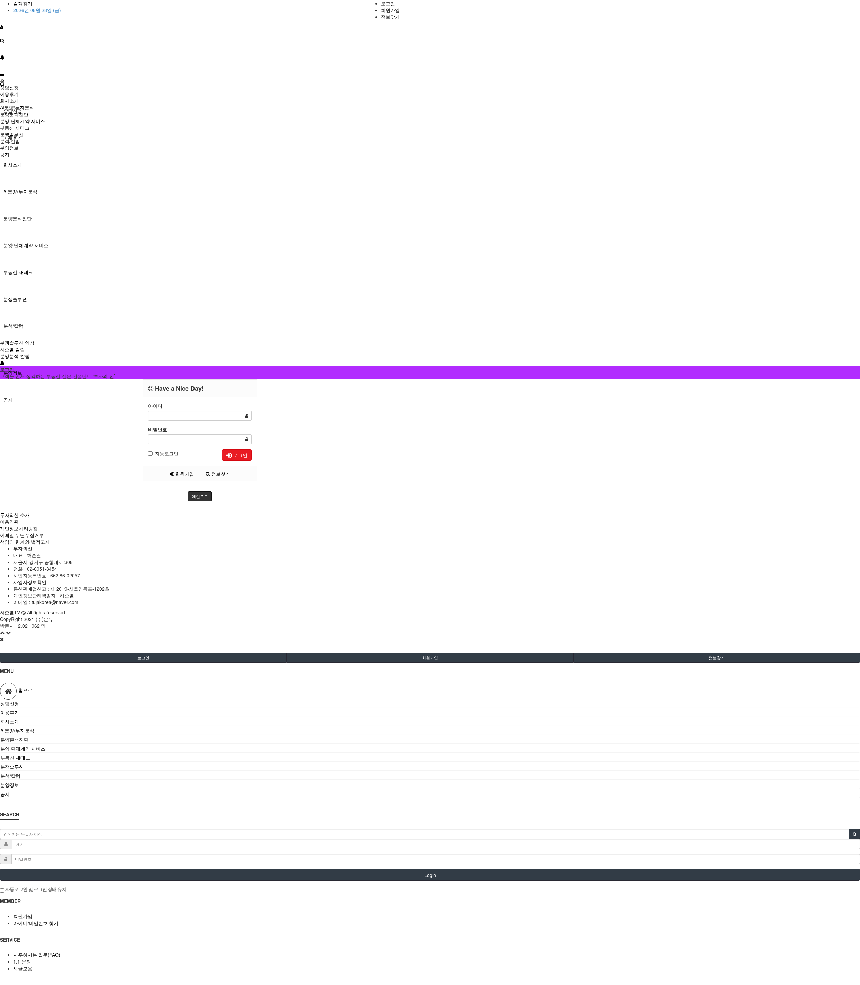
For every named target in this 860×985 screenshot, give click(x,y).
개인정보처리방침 (19, 528)
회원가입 (390, 10)
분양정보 (9, 147)
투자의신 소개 (15, 514)
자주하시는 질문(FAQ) (36, 954)
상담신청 (9, 87)
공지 (8, 399)
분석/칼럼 (13, 325)
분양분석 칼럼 (15, 356)
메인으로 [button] (200, 496)
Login (430, 874)
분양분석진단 (17, 218)
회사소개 (12, 164)
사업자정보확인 (29, 582)
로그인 (388, 3)
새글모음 (22, 968)
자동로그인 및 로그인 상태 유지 (35, 889)
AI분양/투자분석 (20, 191)
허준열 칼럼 (12, 349)
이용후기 (9, 94)
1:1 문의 (22, 961)
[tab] (430, 703)
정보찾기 (390, 16)
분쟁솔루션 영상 (17, 342)
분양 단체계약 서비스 (25, 245)
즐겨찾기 (22, 3)
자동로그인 (166, 453)
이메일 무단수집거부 (22, 535)
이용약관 (9, 521)
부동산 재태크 (18, 272)
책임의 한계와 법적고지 (25, 541)
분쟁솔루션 (15, 299)
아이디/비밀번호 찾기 (35, 923)
